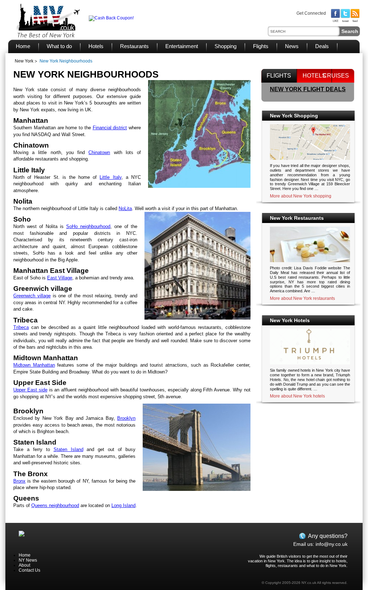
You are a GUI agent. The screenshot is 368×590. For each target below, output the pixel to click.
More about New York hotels (297, 396)
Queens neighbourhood (55, 505)
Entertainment (181, 46)
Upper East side (30, 389)
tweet (345, 21)
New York (24, 61)
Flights (260, 46)
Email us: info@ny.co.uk (320, 544)
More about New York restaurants (302, 298)
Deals (322, 46)
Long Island (123, 505)
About (24, 565)
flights (279, 76)
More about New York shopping (300, 196)
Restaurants (134, 46)
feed (355, 21)
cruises (336, 76)
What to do (59, 46)
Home (23, 46)
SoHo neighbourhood (88, 226)
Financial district (110, 127)
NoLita (125, 208)
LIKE (336, 21)
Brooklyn (126, 418)
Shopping (225, 46)
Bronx (19, 481)
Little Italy (110, 177)
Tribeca (21, 327)
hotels (314, 76)
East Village (59, 277)
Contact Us (29, 570)
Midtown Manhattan (34, 365)
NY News (28, 560)
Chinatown (99, 152)
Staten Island (68, 449)
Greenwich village (32, 295)
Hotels (96, 46)
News (292, 46)
